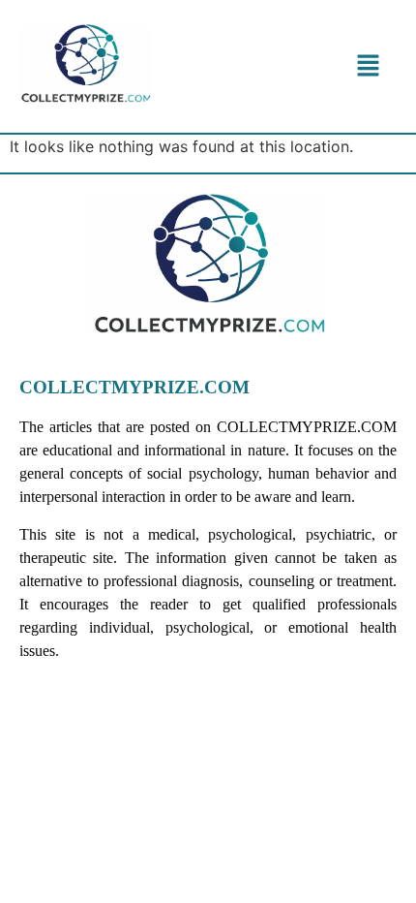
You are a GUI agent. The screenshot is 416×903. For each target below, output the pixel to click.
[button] (369, 66)
